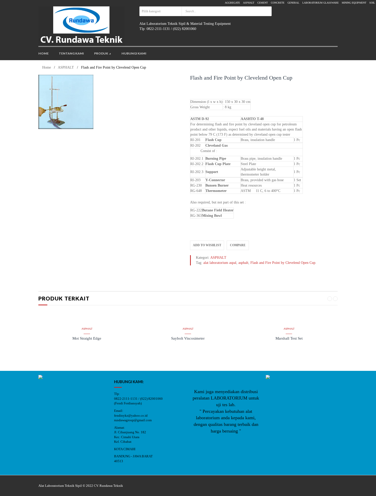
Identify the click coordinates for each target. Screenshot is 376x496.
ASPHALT (248, 2)
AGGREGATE (232, 2)
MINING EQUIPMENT (354, 2)
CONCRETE (277, 2)
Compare (238, 245)
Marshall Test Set (289, 338)
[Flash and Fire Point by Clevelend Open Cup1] (112, 102)
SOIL (372, 2)
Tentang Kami (71, 53)
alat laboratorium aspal (219, 263)
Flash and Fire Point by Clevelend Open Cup (282, 263)
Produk (101, 53)
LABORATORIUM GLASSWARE (320, 2)
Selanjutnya (86, 360)
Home (43, 53)
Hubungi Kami (133, 53)
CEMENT (262, 2)
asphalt (243, 263)
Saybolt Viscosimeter (188, 338)
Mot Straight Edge (86, 338)
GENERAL (293, 2)
